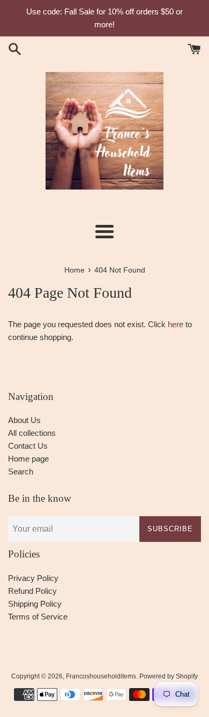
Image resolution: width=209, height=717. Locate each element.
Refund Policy (32, 590)
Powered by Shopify (168, 676)
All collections (32, 432)
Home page (28, 458)
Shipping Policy (35, 603)
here (175, 324)
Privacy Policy (33, 578)
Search (20, 471)
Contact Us (28, 445)
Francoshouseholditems (101, 676)
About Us (24, 420)
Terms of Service (38, 616)
